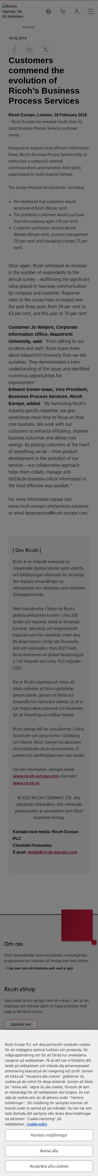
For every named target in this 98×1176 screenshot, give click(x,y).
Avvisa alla (49, 1150)
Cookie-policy (37, 1124)
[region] (49, 1103)
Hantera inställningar (49, 1135)
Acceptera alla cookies (49, 1166)
